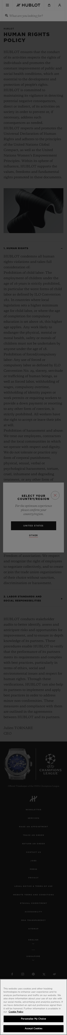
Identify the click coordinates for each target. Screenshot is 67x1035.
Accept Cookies (33, 1029)
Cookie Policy (16, 1012)
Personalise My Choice (33, 1019)
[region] (33, 1007)
